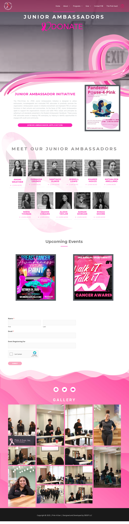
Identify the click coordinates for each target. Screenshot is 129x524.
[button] (17, 185)
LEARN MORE (17, 185)
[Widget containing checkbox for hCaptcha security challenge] (23, 354)
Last (44, 327)
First (9, 327)
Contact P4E (98, 6)
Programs (76, 6)
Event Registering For (16, 341)
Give (87, 6)
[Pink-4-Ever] (8, 6)
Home (58, 6)
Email (11, 331)
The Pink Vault (112, 6)
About (65, 6)
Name (11, 318)
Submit (15, 363)
